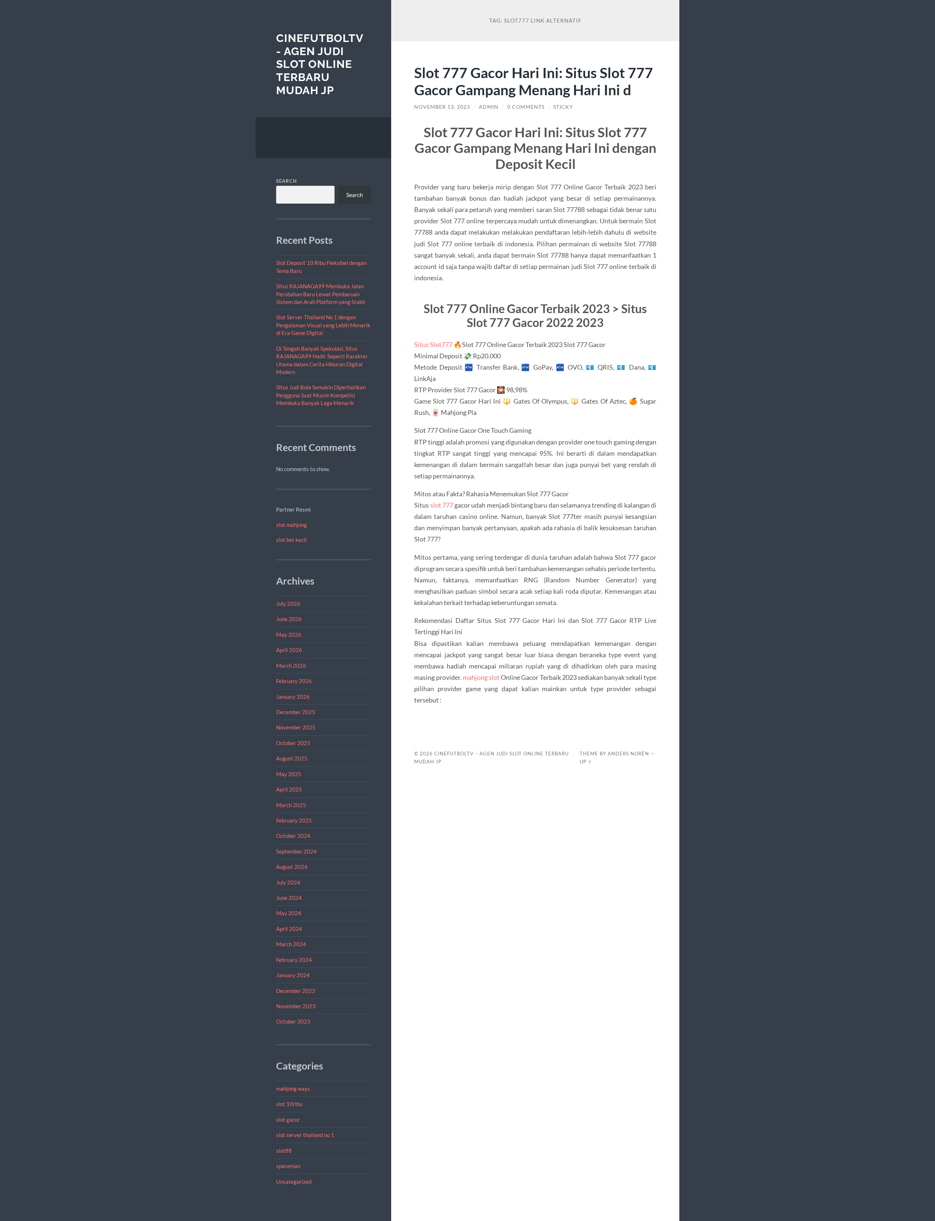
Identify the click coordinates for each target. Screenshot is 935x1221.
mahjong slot (481, 677)
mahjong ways (293, 1088)
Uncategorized (294, 1181)
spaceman (288, 1166)
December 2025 (295, 712)
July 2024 (288, 882)
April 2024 (289, 928)
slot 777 (441, 505)
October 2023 (293, 1021)
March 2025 (291, 805)
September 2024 (296, 851)
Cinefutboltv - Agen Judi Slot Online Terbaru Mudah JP (319, 64)
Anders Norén (628, 753)
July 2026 (288, 603)
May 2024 (288, 913)
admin (489, 107)
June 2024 (289, 897)
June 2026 (289, 619)
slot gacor (288, 1119)
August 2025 (292, 758)
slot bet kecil (291, 539)
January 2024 (293, 975)
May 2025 (288, 774)
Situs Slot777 (433, 344)
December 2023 (295, 990)
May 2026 (288, 634)
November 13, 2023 (442, 107)
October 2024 (293, 835)
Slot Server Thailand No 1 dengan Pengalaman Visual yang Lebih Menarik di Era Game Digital (323, 325)
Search (286, 181)
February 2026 (294, 681)
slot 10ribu (289, 1104)
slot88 (284, 1150)
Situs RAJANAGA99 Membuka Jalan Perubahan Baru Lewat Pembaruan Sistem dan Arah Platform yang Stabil (320, 294)
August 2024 (292, 866)
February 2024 (294, 959)
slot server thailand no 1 (305, 1135)
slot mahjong (291, 524)
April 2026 (289, 650)
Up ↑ (586, 761)
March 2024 (291, 944)
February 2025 (294, 820)
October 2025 (293, 743)
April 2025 (289, 789)
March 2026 (291, 665)
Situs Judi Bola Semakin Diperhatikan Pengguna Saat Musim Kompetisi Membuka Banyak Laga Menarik (321, 395)
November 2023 (296, 1006)
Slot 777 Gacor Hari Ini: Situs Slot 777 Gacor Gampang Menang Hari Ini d (533, 81)
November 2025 (296, 727)
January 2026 (293, 696)
